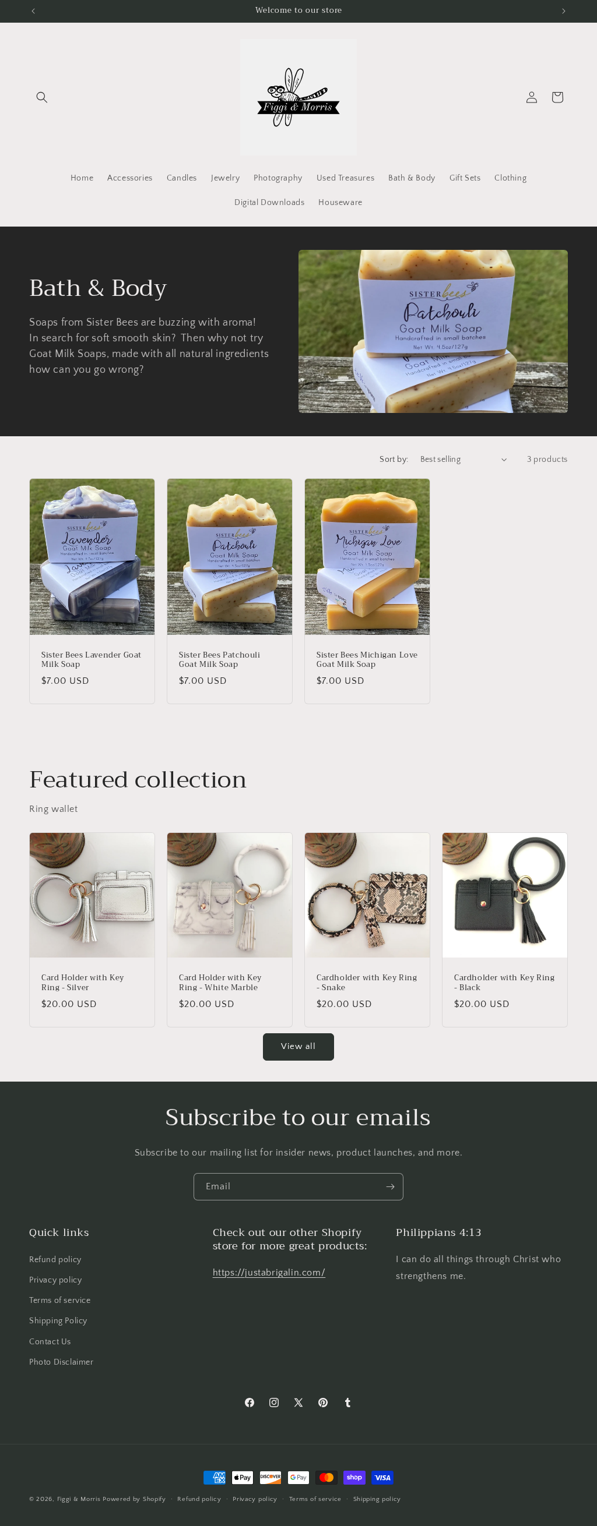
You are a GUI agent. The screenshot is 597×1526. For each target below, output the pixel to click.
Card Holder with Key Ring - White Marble (220, 983)
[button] (42, 97)
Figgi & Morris (79, 1499)
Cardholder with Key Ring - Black (504, 983)
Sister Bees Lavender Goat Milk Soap (91, 660)
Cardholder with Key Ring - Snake (367, 983)
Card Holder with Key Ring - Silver (82, 983)
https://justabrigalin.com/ (269, 1272)
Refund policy (55, 1259)
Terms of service (60, 1300)
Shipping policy (377, 1499)
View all (298, 1046)
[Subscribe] (390, 1186)
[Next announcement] (564, 11)
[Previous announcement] (33, 11)
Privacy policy (55, 1280)
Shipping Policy (58, 1321)
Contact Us (50, 1342)
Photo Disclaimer (61, 1362)
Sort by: (394, 459)
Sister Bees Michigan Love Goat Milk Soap (367, 660)
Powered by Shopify (134, 1499)
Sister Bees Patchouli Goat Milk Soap (220, 660)
